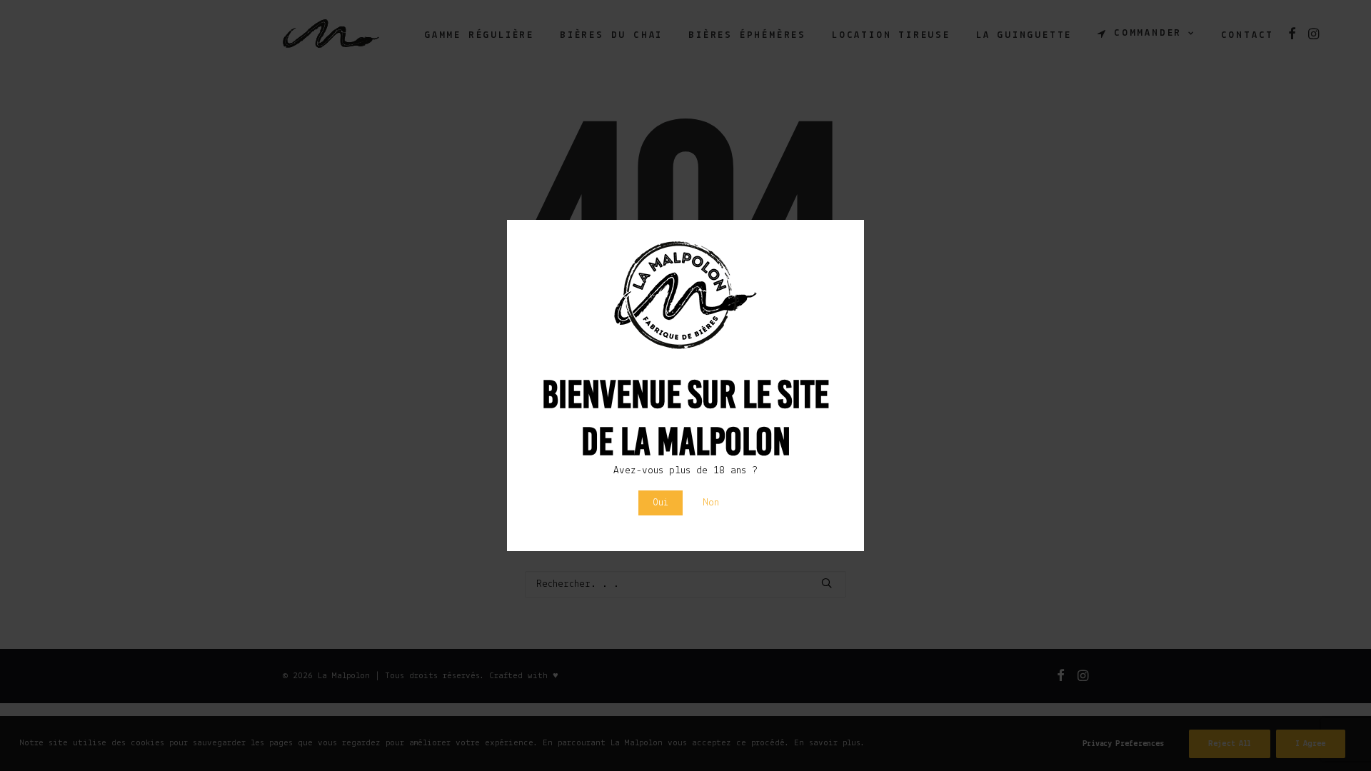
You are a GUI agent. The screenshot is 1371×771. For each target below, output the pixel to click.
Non (711, 503)
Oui (660, 503)
